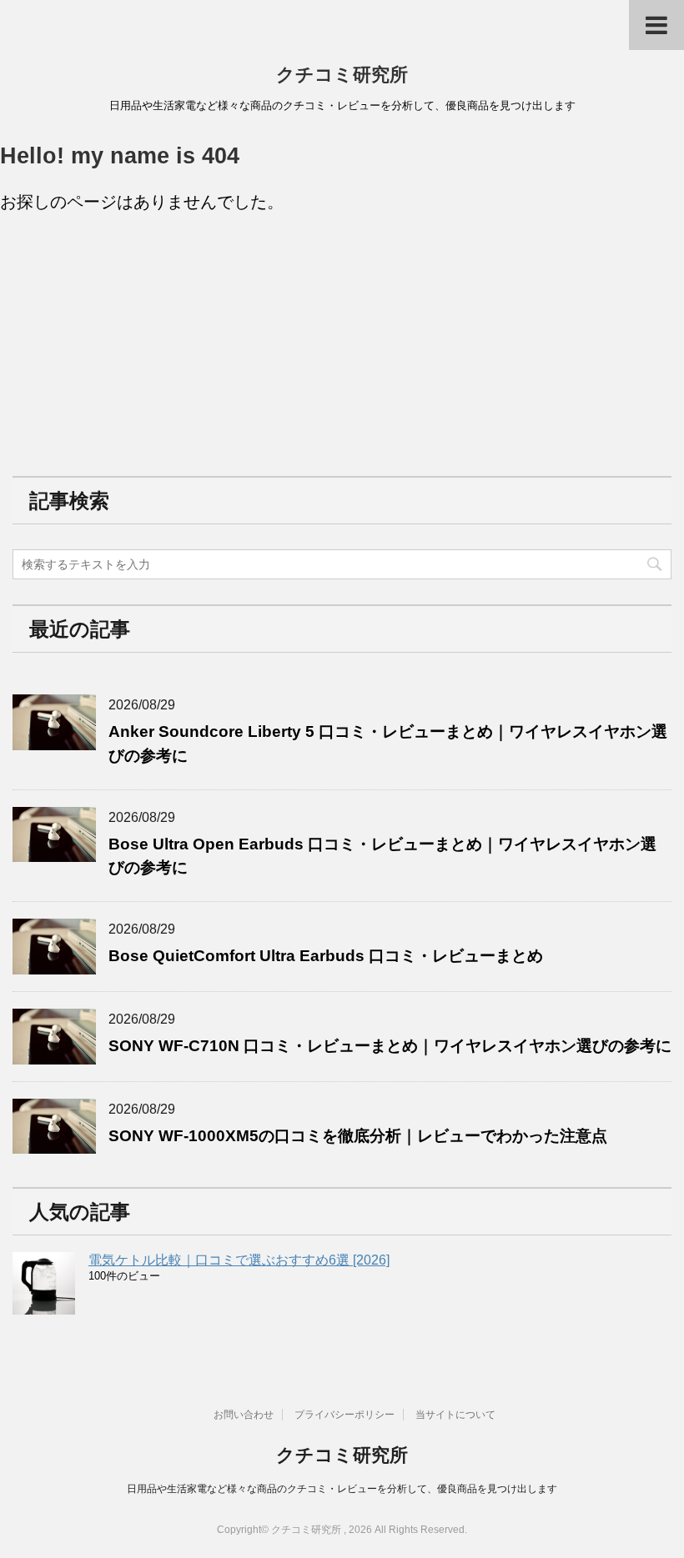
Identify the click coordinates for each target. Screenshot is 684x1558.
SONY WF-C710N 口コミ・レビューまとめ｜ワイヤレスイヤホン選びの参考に (389, 1046)
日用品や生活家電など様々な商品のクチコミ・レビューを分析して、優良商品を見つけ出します (342, 1489)
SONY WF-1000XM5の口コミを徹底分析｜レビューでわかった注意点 (357, 1136)
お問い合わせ (244, 1414)
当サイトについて (455, 1414)
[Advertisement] (138, 343)
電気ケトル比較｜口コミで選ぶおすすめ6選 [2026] (239, 1260)
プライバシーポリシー (344, 1414)
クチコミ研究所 (342, 74)
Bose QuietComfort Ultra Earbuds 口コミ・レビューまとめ (325, 955)
